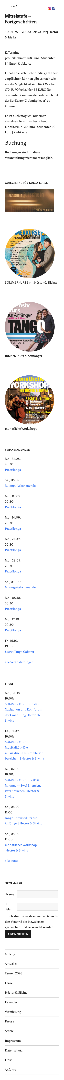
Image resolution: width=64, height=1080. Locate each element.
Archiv (9, 1031)
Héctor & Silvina (16, 992)
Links (8, 1060)
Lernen (10, 983)
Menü (14, 6)
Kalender (11, 1002)
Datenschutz (13, 1050)
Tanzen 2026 (13, 973)
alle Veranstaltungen (19, 662)
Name (10, 894)
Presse (9, 1021)
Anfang (10, 954)
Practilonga (13, 470)
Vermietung (13, 1012)
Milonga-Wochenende (20, 486)
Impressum (13, 1041)
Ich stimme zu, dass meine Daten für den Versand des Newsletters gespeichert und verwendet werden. (32, 921)
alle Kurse (11, 861)
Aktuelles (11, 964)
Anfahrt (10, 1069)
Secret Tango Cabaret (19, 652)
